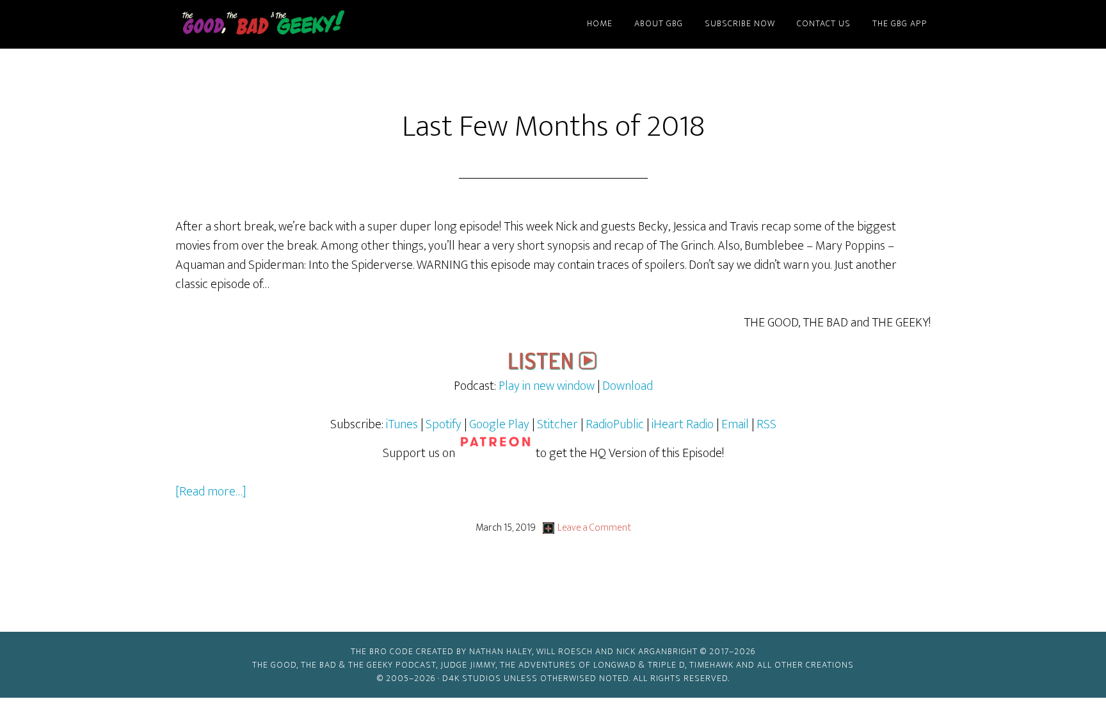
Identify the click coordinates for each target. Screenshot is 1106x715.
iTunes (402, 424)
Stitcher (557, 424)
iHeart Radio (683, 424)
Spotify (443, 424)
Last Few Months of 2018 (553, 126)
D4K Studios (471, 678)
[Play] (553, 367)
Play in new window (547, 386)
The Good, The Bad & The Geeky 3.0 (284, 24)
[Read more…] (210, 491)
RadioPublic (615, 424)
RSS (766, 424)
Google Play (499, 424)
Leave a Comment (594, 527)
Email (736, 424)
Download (627, 386)
